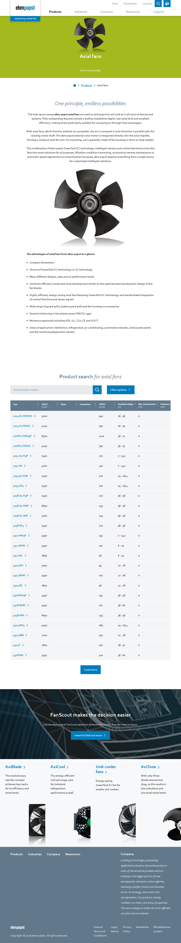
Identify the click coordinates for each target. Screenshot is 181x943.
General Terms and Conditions (100, 931)
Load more (90, 669)
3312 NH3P (19, 535)
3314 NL (18, 585)
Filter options (118, 389)
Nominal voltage (125, 405)
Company (53, 854)
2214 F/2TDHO (21, 426)
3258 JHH (18, 615)
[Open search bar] (158, 3)
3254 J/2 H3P (20, 475)
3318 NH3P (20, 595)
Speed (45, 405)
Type (15, 404)
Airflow (102, 405)
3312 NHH (19, 545)
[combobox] (51, 389)
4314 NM (18, 635)
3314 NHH (19, 575)
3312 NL (18, 555)
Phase (63, 404)
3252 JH (17, 465)
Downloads (130, 3)
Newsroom (72, 854)
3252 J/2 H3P (20, 455)
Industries (35, 854)
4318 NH (18, 655)
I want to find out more (88, 735)
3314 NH (18, 565)
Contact (147, 3)
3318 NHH (19, 605)
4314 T (16, 645)
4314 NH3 (19, 625)
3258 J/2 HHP (21, 505)
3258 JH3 (18, 525)
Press (115, 3)
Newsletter (142, 927)
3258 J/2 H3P (20, 495)
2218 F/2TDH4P (22, 436)
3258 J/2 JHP (20, 515)
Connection (85, 404)
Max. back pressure (147, 405)
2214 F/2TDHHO (22, 416)
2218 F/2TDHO (22, 446)
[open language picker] (167, 3)
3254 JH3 (18, 485)
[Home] (74, 85)
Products (16, 854)
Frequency (165, 405)
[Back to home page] (25, 10)
